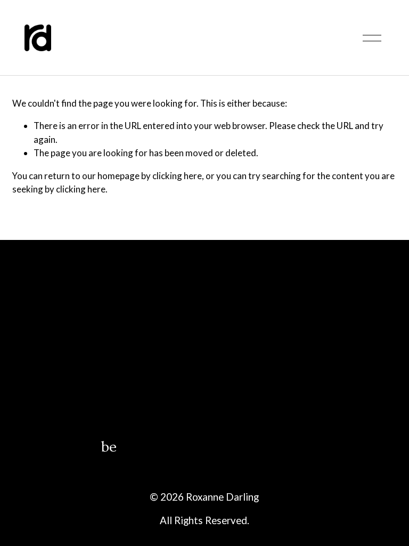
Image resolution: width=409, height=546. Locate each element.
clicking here (177, 175)
